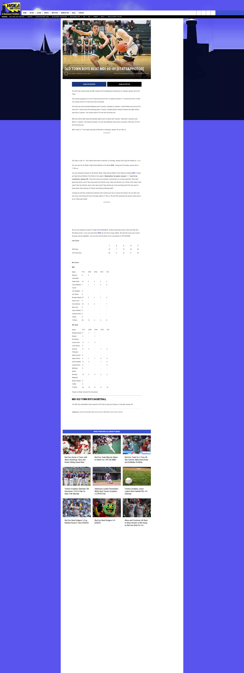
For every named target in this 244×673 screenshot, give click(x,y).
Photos (116, 412)
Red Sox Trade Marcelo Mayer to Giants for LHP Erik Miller (106, 458)
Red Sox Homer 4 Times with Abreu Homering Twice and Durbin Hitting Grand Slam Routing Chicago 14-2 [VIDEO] (76, 459)
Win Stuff (55, 13)
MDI (89, 17)
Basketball (88, 412)
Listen (39, 13)
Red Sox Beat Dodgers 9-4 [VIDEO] (105, 521)
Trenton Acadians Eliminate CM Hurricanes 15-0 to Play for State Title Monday (77, 491)
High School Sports (97, 412)
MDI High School (108, 412)
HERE (112, 165)
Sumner (95, 17)
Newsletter (65, 13)
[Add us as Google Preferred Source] (203, 12)
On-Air (32, 13)
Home (24, 13)
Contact (81, 13)
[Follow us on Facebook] (208, 12)
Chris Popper (72, 73)
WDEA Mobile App (75, 17)
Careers (30, 17)
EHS (84, 17)
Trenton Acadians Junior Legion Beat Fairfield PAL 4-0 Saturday (136, 491)
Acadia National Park (42, 17)
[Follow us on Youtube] (213, 12)
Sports (121, 412)
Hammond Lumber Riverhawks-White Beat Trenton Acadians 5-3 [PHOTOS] (107, 491)
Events (46, 13)
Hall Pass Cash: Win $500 (16, 17)
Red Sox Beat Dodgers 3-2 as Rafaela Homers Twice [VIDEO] (76, 521)
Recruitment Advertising (59, 17)
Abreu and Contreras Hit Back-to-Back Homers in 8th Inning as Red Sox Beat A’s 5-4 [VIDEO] (136, 522)
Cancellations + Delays (114, 17)
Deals (102, 17)
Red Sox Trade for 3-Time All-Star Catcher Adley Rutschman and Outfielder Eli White (136, 459)
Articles (82, 412)
